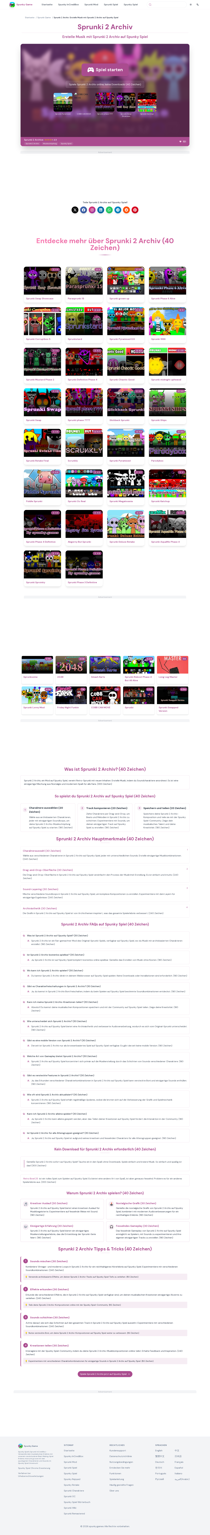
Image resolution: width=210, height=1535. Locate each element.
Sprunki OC (69, 1496)
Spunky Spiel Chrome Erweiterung (34, 1468)
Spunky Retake (71, 1484)
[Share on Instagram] (92, 209)
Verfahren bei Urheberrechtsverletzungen (31, 1474)
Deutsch (159, 1462)
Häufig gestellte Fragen (122, 1484)
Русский (159, 1479)
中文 (177, 1450)
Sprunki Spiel (111, 4)
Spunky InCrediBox (68, 4)
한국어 (158, 1467)
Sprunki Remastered (74, 1513)
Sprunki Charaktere (74, 1490)
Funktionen (115, 1473)
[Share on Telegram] (117, 209)
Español (179, 1467)
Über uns (114, 1490)
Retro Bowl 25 (30, 1178)
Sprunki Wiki (70, 1507)
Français (179, 1462)
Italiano (178, 1473)
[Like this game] (180, 141)
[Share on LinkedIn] (100, 209)
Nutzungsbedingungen (121, 1462)
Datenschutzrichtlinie (121, 1456)
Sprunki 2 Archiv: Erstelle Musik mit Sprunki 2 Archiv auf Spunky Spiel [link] (86, 17)
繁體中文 (159, 1456)
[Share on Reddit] (126, 209)
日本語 (178, 1456)
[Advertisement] (105, 174)
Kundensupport (118, 1450)
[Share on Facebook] (83, 209)
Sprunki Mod (91, 4)
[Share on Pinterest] (135, 209)
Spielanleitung (117, 1479)
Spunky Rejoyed (72, 1479)
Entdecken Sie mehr (120, 1467)
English (158, 1450)
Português (160, 1473)
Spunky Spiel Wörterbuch (77, 1502)
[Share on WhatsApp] (109, 209)
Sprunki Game (44, 17)
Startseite (47, 4)
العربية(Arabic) (182, 1479)
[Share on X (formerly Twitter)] (75, 209)
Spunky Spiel (131, 4)
